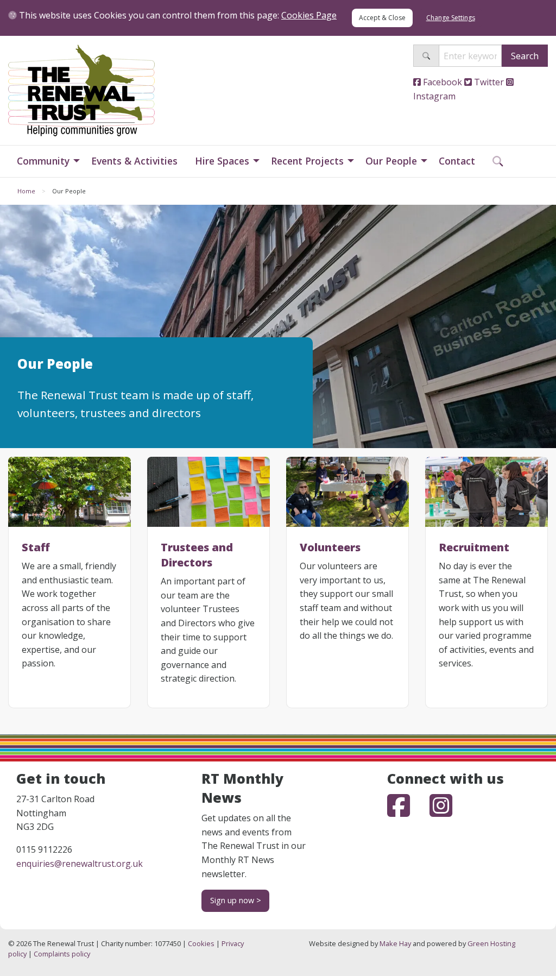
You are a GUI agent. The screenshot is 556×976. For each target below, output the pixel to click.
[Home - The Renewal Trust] (81, 90)
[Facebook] (408, 812)
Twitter (488, 82)
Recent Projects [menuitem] (307, 160)
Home (26, 191)
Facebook (441, 82)
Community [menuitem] (43, 160)
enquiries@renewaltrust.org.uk (79, 864)
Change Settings (450, 17)
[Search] (426, 55)
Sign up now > (235, 900)
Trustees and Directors (197, 555)
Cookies (201, 943)
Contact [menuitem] (457, 160)
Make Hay (395, 943)
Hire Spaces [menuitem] (222, 160)
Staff (36, 547)
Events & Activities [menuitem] (134, 160)
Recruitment (474, 547)
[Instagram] (440, 812)
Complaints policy (62, 954)
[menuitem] (497, 161)
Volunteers (330, 547)
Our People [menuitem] (391, 160)
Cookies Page (309, 15)
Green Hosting (491, 943)
